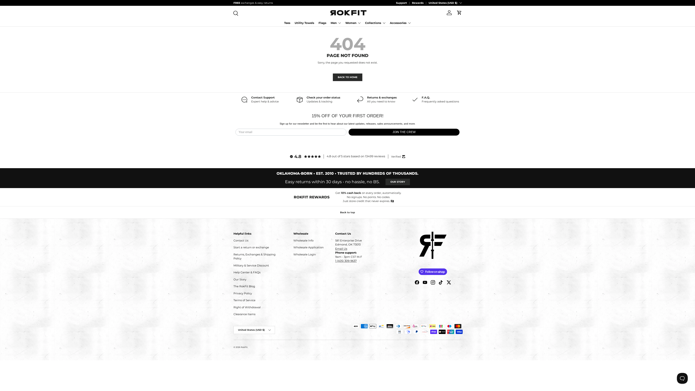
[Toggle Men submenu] (339, 23)
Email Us (341, 248)
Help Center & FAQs (246, 272)
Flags (322, 23)
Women (350, 23)
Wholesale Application (308, 247)
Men (334, 23)
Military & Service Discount (251, 265)
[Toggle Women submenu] (359, 23)
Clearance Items (244, 314)
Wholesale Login (304, 254)
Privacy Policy (242, 293)
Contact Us (240, 240)
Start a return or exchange (251, 247)
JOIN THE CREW (404, 132)
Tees (287, 23)
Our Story (397, 181)
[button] (459, 13)
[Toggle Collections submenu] (384, 23)
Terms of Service (244, 300)
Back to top (347, 212)
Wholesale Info (303, 240)
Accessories (398, 23)
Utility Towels (304, 23)
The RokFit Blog (244, 286)
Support (401, 2)
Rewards (418, 2)
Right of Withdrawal (247, 307)
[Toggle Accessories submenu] (409, 23)
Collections (373, 23)
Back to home (347, 77)
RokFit (244, 347)
